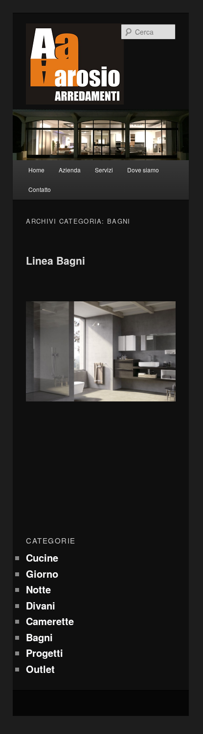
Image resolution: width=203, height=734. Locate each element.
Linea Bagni (55, 260)
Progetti (44, 653)
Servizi (104, 170)
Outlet (40, 669)
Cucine (42, 557)
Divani (40, 605)
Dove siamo (143, 170)
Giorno (42, 573)
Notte (38, 589)
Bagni (39, 637)
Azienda (70, 170)
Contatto (39, 189)
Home (36, 170)
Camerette (50, 621)
